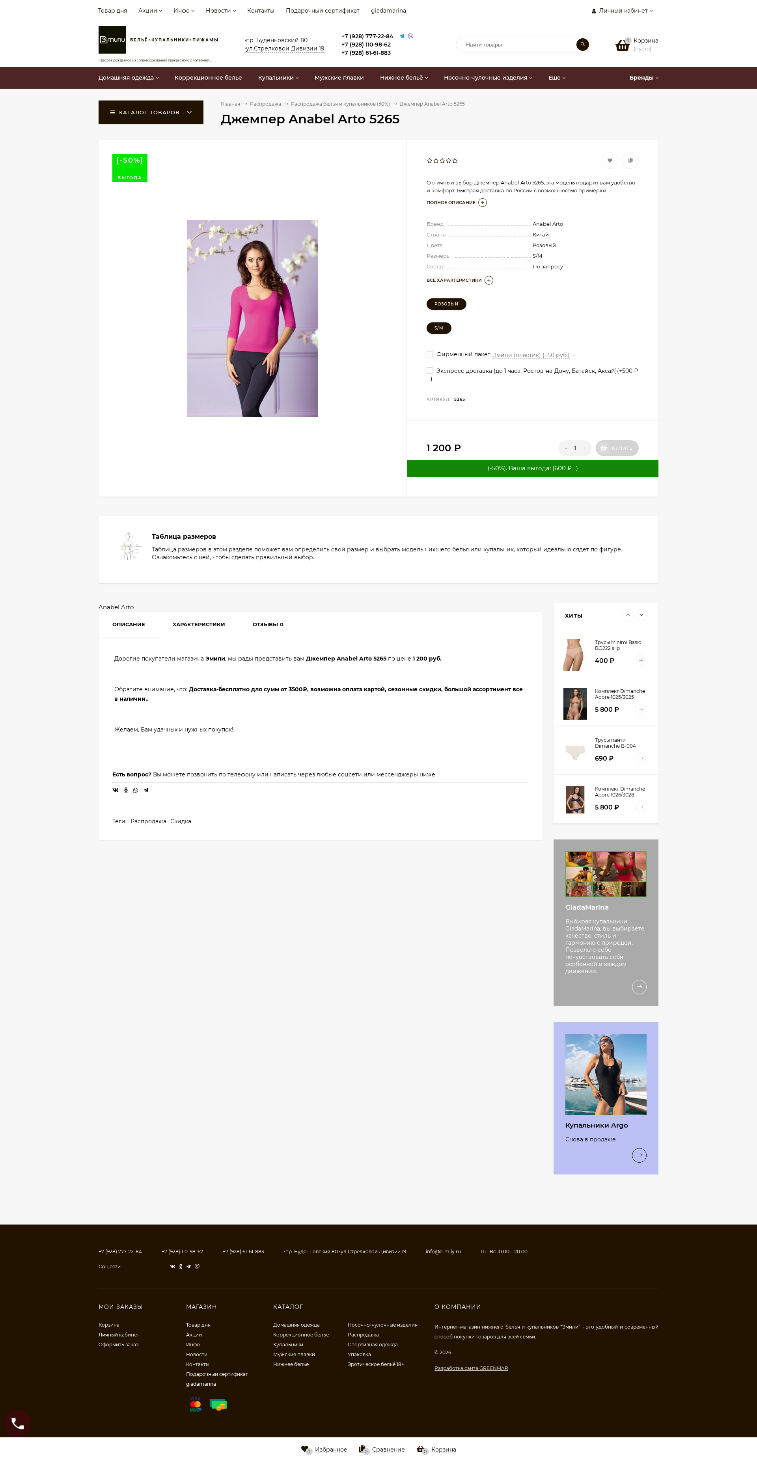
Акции (147, 10)
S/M (439, 328)
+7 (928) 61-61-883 (366, 52)
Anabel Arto (116, 607)
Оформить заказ (118, 1344)
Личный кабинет (119, 1335)
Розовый (446, 304)
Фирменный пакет (462, 354)
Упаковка (359, 1354)
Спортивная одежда (373, 1344)
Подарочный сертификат (323, 10)
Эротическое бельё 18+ (376, 1364)
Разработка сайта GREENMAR (471, 1368)
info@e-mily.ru (443, 1251)
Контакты (260, 10)
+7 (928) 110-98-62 (366, 44)
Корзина (109, 1325)
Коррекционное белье (301, 1335)
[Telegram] (401, 36)
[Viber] (411, 36)
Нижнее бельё (291, 1364)
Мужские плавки (294, 1354)
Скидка (180, 821)
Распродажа (148, 821)
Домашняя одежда (296, 1325)
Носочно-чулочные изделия (383, 1325)
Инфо (181, 10)
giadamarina (388, 10)
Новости (218, 10)
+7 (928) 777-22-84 (367, 36)
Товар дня (112, 10)
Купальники (288, 1344)
